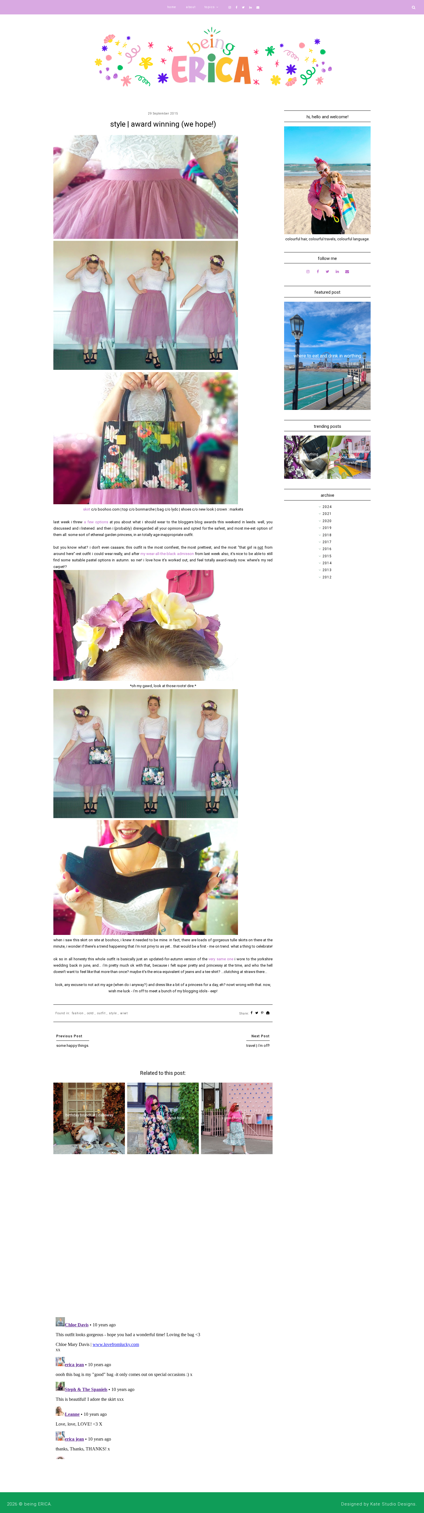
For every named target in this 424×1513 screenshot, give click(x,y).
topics (210, 7)
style (113, 1013)
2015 (327, 556)
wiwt (124, 1013)
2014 (327, 563)
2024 (327, 507)
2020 (327, 521)
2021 (327, 514)
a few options (96, 522)
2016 (327, 549)
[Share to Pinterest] (262, 1013)
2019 (327, 528)
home (171, 7)
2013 (327, 570)
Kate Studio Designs (393, 1504)
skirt (87, 509)
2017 (327, 542)
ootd (90, 1013)
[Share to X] (256, 1013)
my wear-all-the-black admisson (167, 554)
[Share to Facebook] (252, 1013)
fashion (78, 1013)
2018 (327, 535)
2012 (327, 577)
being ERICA (37, 1504)
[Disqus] (163, 1238)
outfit (101, 1013)
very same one (221, 959)
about (191, 7)
